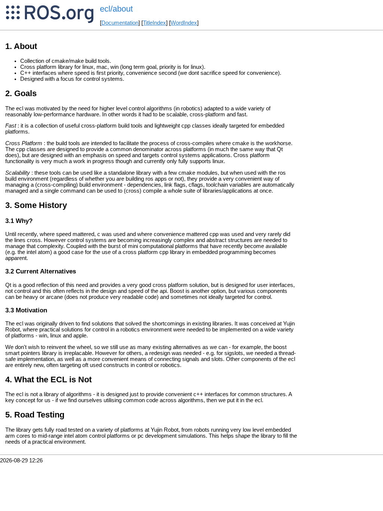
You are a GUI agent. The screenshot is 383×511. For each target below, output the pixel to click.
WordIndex (184, 23)
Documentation (119, 23)
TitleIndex (154, 23)
